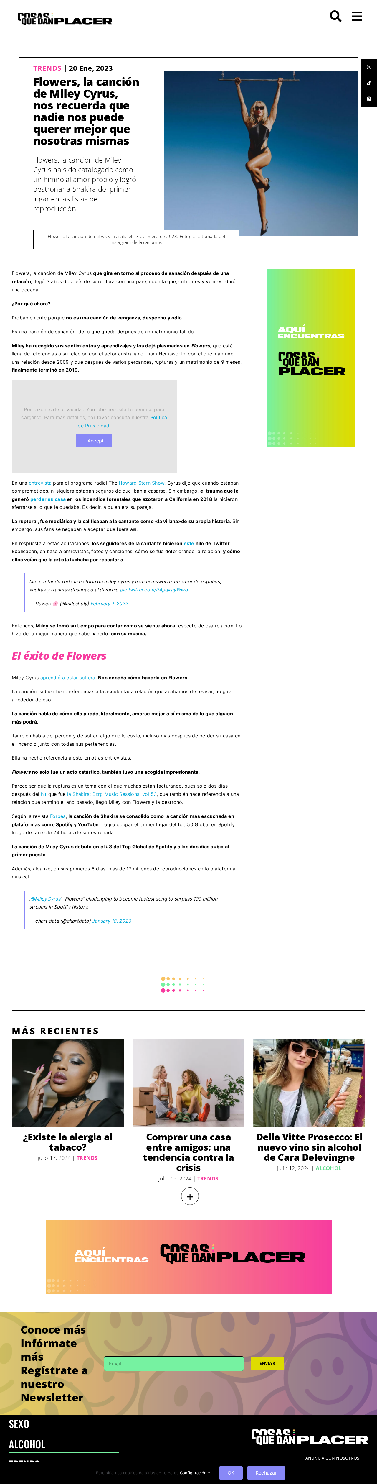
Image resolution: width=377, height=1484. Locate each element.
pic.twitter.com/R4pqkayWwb (154, 590)
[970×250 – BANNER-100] (189, 1222)
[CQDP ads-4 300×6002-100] (311, 272)
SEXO (19, 1423)
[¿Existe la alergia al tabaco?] (68, 1083)
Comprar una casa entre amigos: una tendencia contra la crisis (188, 1152)
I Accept (94, 441)
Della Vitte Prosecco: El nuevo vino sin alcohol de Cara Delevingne (309, 1147)
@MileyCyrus (45, 899)
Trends (47, 68)
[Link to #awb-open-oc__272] (336, 16)
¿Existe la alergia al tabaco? (68, 1141)
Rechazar (266, 1473)
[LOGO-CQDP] (65, 15)
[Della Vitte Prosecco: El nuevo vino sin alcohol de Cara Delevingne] (309, 1083)
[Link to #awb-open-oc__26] (357, 16)
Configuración (194, 1472)
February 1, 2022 (109, 603)
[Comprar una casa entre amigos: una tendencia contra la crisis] (188, 1083)
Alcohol (328, 1168)
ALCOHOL (27, 1443)
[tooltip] (369, 67)
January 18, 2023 (111, 921)
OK (231, 1473)
